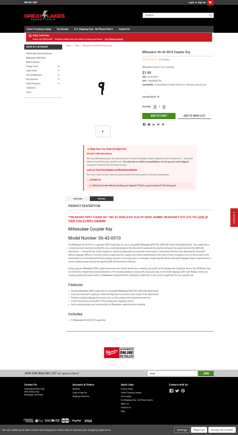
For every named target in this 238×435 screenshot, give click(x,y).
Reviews (102, 198)
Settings (182, 430)
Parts (28, 92)
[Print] (153, 124)
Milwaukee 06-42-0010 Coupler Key (97, 46)
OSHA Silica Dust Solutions (39, 53)
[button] (234, 217)
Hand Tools (31, 70)
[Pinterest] (163, 124)
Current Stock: (150, 96)
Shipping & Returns (81, 396)
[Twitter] (158, 124)
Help (123, 411)
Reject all (199, 430)
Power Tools (32, 66)
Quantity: (146, 106)
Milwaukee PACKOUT (36, 57)
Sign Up (201, 2)
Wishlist (76, 389)
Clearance (31, 87)
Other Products (33, 83)
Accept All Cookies (222, 430)
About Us (125, 404)
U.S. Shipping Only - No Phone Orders (93, 29)
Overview (78, 198)
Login (191, 2)
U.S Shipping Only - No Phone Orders (137, 400)
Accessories (32, 79)
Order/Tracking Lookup (39, 29)
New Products (33, 62)
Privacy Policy (127, 389)
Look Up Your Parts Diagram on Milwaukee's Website (112, 170)
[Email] (149, 124)
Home (68, 46)
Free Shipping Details (114, 39)
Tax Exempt (62, 29)
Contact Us (124, 29)
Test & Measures (34, 75)
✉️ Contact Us (94, 179)
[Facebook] (144, 124)
